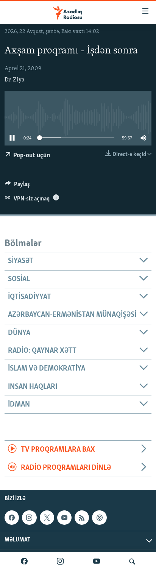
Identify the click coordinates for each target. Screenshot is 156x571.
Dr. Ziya (15, 80)
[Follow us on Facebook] (12, 517)
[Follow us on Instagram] (29, 517)
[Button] (17, 186)
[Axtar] (132, 561)
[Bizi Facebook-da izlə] (24, 561)
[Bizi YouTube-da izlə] (96, 561)
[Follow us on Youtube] (64, 517)
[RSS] (82, 517)
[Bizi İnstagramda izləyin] (60, 561)
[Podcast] (99, 517)
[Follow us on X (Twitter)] (47, 517)
